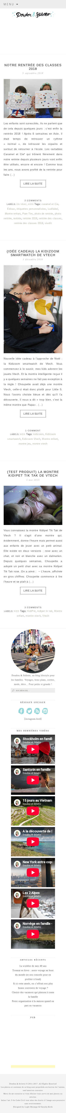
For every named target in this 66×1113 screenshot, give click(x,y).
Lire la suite (33, 183)
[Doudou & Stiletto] (33, 26)
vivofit (48, 223)
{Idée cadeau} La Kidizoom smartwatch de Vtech (33, 253)
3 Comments (33, 607)
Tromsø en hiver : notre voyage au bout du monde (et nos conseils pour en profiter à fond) (33, 974)
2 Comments (33, 200)
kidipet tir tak (45, 611)
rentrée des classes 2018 (28, 223)
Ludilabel (53, 208)
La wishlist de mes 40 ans (33, 966)
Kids (31, 204)
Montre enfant (13, 213)
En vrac (22, 204)
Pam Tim (27, 213)
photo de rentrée (43, 213)
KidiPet (31, 611)
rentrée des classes (50, 218)
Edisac (11, 208)
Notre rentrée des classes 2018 (33, 67)
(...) (12, 174)
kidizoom (38, 434)
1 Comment (33, 430)
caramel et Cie (50, 204)
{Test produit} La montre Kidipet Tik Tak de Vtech (33, 473)
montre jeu (25, 443)
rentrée (17, 218)
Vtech (45, 615)
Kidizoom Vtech (31, 439)
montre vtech (39, 443)
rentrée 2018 (30, 218)
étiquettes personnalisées (31, 208)
